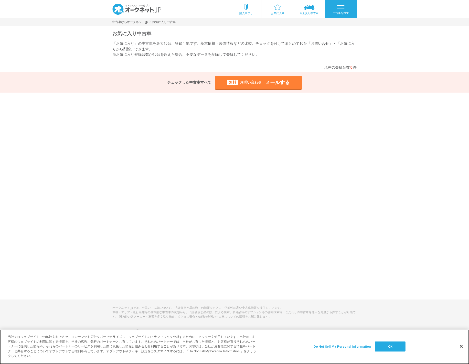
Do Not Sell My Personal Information (342, 346)
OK (390, 346)
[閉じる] (461, 346)
